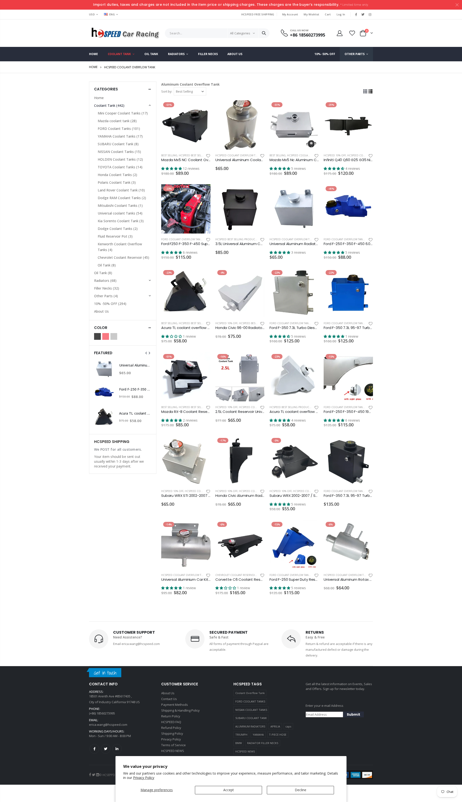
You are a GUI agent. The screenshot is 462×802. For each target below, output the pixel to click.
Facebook (94, 749)
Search (264, 33)
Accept (228, 790)
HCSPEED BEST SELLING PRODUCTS (200, 155)
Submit (353, 714)
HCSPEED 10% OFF (335, 155)
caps (288, 726)
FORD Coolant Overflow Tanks (182, 239)
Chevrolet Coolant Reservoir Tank (239, 575)
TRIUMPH (241, 734)
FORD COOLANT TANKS (250, 701)
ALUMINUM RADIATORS (250, 726)
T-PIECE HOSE (277, 734)
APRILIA (275, 726)
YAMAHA (258, 734)
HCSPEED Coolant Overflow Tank (237, 155)
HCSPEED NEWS (245, 751)
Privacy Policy (143, 777)
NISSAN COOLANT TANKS (251, 710)
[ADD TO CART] (202, 108)
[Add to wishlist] (208, 155)
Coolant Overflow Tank (250, 693)
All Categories (240, 33)
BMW (238, 743)
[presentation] (146, 353)
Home (93, 67)
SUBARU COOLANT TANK (251, 718)
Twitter (105, 749)
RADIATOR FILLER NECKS (262, 743)
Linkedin (117, 749)
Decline (300, 790)
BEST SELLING (169, 155)
